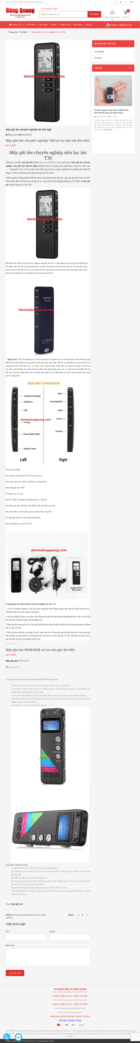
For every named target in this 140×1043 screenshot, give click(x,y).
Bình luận (10, 945)
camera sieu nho (29, 915)
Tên (8, 931)
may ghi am (17, 904)
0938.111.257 (125, 25)
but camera (17, 915)
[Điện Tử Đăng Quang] (20, 11)
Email (53, 931)
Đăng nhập (109, 17)
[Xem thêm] (121, 118)
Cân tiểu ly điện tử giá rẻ (105, 101)
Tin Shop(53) (99, 52)
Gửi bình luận (15, 973)
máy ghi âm (27, 162)
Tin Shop (23, 32)
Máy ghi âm (21, 152)
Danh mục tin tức (106, 44)
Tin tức (99, 68)
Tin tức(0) (98, 58)
